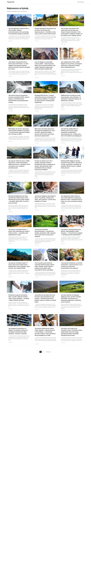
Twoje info (10, 2)
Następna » (48, 351)
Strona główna (80, 2)
